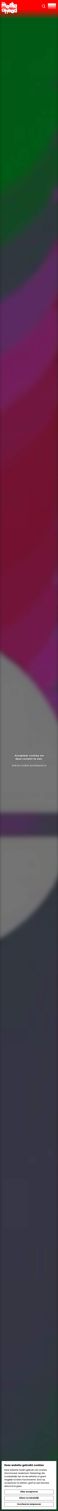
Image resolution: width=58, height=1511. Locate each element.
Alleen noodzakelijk (29, 1498)
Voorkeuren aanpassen (29, 1504)
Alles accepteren (29, 1492)
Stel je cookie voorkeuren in (29, 765)
